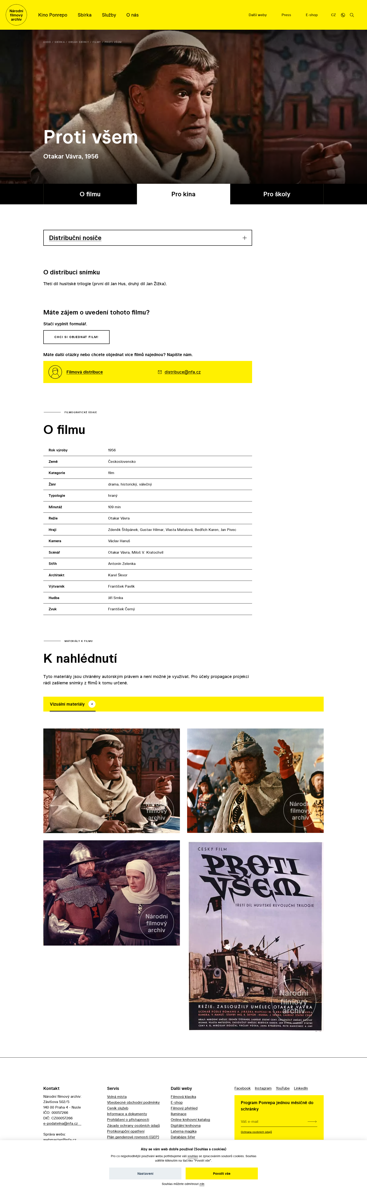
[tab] (73, 704)
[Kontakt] (343, 15)
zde (201, 1184)
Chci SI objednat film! (76, 337)
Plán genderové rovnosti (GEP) (133, 1136)
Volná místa (117, 1096)
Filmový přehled (184, 1108)
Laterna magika (183, 1131)
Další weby (258, 14)
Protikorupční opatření (125, 1131)
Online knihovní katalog (190, 1119)
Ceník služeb (117, 1108)
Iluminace (178, 1113)
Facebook (242, 1088)
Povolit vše (221, 1173)
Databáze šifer (183, 1136)
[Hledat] (351, 15)
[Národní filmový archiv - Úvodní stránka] (16, 14)
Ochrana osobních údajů (256, 1132)
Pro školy (276, 194)
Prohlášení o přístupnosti (128, 1119)
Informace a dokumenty (127, 1113)
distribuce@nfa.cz (183, 372)
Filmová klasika (183, 1096)
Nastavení (145, 1173)
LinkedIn (301, 1088)
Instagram (263, 1088)
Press (287, 14)
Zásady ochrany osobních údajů (133, 1125)
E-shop (312, 14)
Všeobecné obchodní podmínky (133, 1102)
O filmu (90, 194)
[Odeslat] (312, 1121)
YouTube (283, 1088)
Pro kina (183, 194)
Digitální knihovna (185, 1125)
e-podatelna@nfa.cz (60, 1123)
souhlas (193, 1156)
